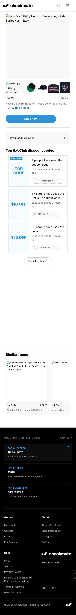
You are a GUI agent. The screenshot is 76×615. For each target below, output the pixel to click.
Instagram (47, 536)
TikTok (45, 542)
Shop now (30, 118)
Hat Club (11, 405)
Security (9, 566)
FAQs (7, 560)
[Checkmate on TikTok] (52, 588)
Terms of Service (14, 586)
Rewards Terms (13, 592)
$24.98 (43, 405)
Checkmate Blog (51, 530)
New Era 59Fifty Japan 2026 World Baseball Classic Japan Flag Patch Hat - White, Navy (26, 410)
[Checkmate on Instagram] (45, 588)
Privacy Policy (12, 572)
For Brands (10, 542)
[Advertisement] (38, 307)
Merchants (10, 525)
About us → (66, 437)
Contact (9, 536)
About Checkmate (52, 525)
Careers (8, 530)
